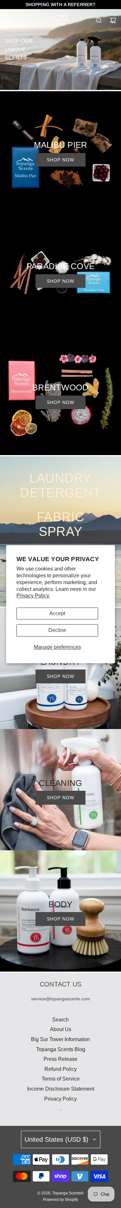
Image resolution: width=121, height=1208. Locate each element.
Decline (57, 630)
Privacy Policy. (33, 596)
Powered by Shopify (60, 1199)
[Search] (99, 20)
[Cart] (113, 20)
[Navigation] (7, 20)
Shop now (60, 159)
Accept (57, 613)
